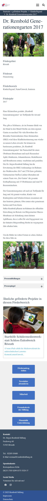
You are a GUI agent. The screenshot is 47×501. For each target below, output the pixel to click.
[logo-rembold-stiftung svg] (6, 5)
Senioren (31, 89)
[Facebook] (5, 484)
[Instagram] (10, 484)
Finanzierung (8, 76)
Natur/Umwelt (21, 89)
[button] (37, 5)
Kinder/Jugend (36, 11)
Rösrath (6, 64)
